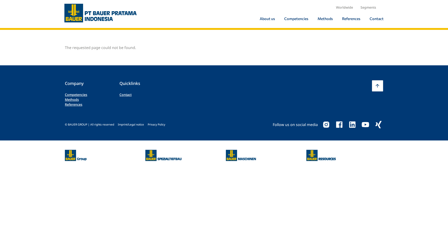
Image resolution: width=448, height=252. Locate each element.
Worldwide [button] (344, 7)
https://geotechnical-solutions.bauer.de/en (163, 155)
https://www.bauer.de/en (76, 152)
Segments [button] (368, 7)
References (73, 104)
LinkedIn (352, 124)
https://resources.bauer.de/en (321, 152)
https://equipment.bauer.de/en (241, 152)
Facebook (339, 124)
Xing (378, 124)
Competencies (76, 94)
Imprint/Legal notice (131, 124)
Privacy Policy (156, 124)
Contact (125, 94)
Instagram (326, 124)
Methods (72, 99)
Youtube (365, 124)
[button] (377, 85)
